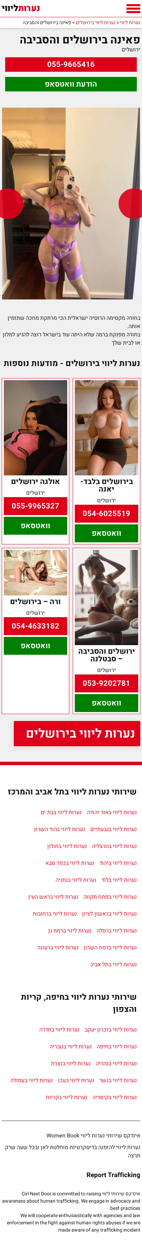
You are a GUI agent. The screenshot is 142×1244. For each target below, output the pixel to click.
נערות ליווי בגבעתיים (113, 829)
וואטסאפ (106, 533)
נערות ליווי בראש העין (53, 897)
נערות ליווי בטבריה (71, 1047)
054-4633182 (35, 626)
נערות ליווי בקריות (66, 1097)
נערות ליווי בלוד (119, 880)
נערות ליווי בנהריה (116, 1063)
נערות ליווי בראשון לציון (109, 914)
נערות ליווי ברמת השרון (110, 948)
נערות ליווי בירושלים (80, 733)
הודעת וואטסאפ (71, 84)
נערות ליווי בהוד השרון (59, 829)
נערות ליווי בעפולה (31, 1080)
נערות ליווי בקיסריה (114, 1097)
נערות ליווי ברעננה (58, 948)
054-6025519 (106, 513)
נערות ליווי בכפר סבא (69, 863)
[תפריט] (133, 8)
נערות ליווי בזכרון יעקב (111, 1030)
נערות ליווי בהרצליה (114, 846)
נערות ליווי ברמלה (117, 931)
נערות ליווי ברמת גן (69, 931)
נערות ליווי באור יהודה (112, 812)
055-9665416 (71, 64)
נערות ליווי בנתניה (75, 880)
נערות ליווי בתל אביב (113, 964)
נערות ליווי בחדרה (59, 1030)
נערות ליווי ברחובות (55, 914)
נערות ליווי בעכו (76, 1080)
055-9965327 (35, 506)
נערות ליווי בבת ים (61, 812)
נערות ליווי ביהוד (118, 863)
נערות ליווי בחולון (67, 846)
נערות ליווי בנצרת (71, 1063)
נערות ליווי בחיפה (117, 1047)
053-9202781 (106, 683)
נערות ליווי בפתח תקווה (110, 897)
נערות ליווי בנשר (118, 1080)
